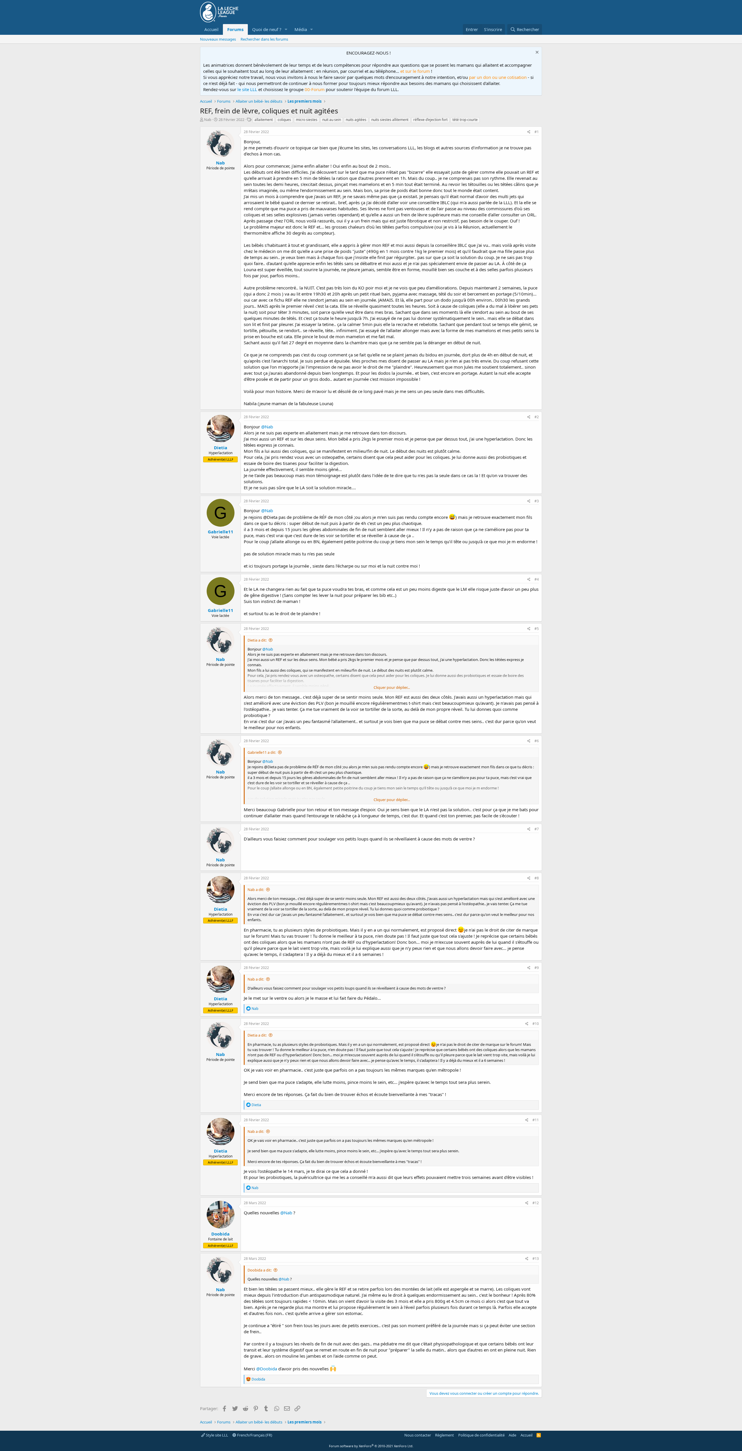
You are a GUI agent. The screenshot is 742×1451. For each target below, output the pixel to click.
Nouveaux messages (218, 39)
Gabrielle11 (220, 532)
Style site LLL (216, 1435)
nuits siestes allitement (389, 119)
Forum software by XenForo (371, 1446)
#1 (536, 131)
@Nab (267, 427)
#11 (535, 1119)
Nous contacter (417, 1435)
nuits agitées (356, 119)
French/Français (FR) (254, 1435)
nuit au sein (331, 119)
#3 (536, 501)
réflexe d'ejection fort (430, 119)
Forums (235, 29)
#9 (536, 967)
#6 (536, 740)
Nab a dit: (256, 889)
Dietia (220, 447)
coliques (284, 119)
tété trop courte (465, 119)
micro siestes (306, 119)
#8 (536, 878)
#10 (535, 1023)
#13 (535, 1258)
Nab (207, 119)
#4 (536, 579)
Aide (512, 1435)
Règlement (444, 1435)
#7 (536, 829)
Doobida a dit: (260, 1270)
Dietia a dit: (257, 640)
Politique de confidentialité (481, 1435)
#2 (536, 416)
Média (300, 29)
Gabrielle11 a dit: (262, 752)
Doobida (220, 1234)
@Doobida (266, 1369)
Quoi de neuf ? (266, 29)
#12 (535, 1202)
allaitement (263, 119)
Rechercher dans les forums (264, 39)
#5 (536, 628)
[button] (286, 29)
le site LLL (247, 89)
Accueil (211, 29)
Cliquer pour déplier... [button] (392, 687)
